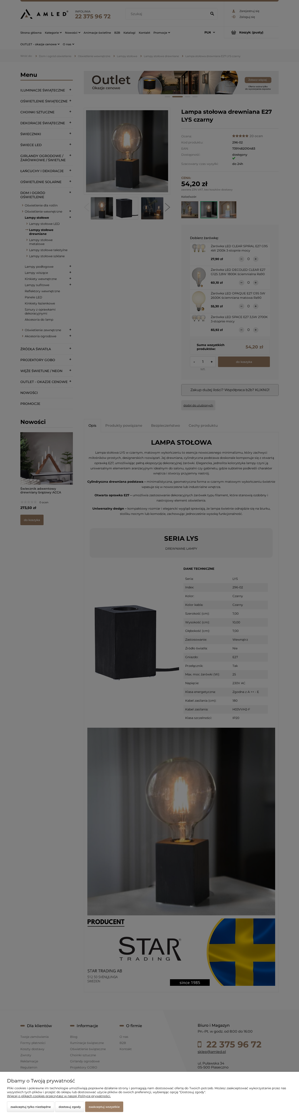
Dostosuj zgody (70, 1107)
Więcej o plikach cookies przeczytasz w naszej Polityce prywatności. (59, 1096)
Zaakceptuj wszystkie (104, 1107)
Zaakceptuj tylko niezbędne (31, 1107)
